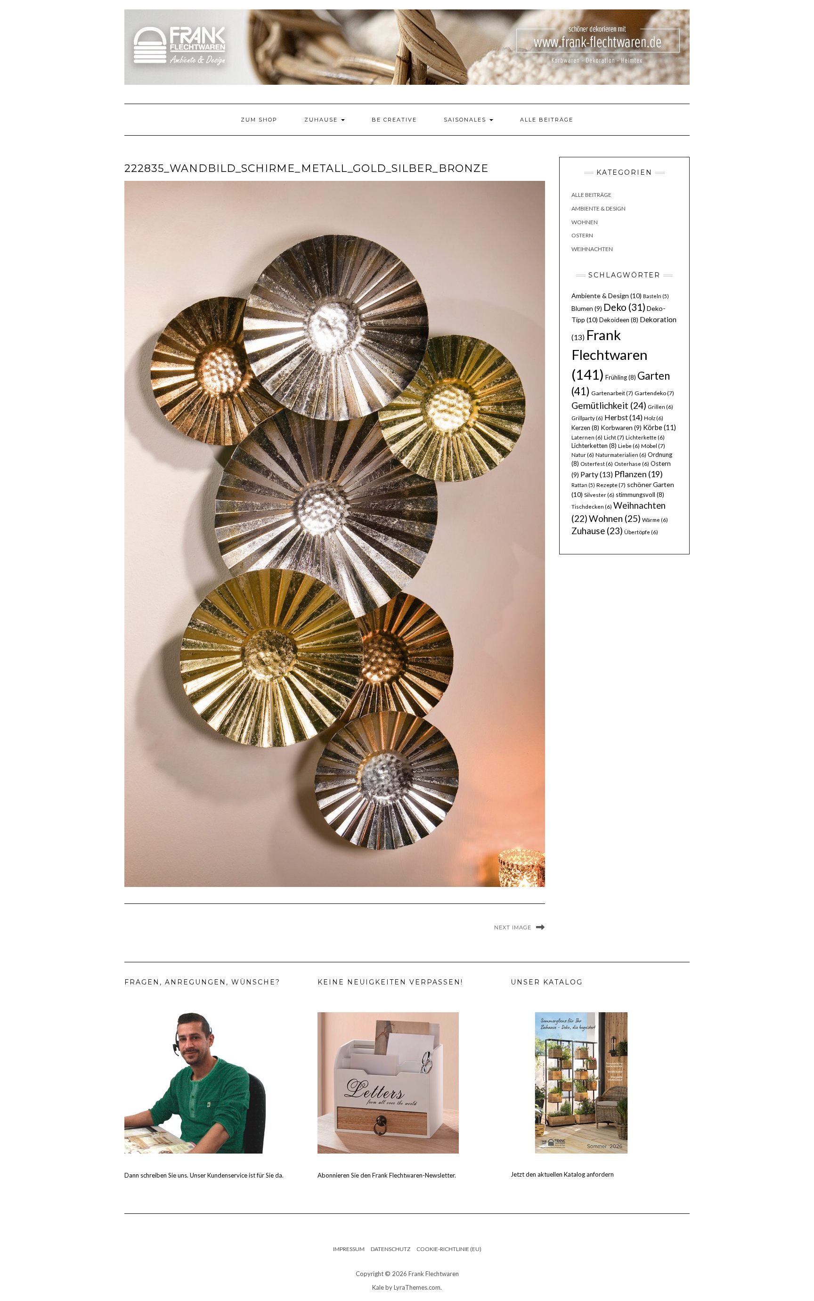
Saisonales (466, 119)
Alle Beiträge (546, 119)
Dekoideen (618, 320)
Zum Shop (259, 119)
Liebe (629, 446)
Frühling (620, 377)
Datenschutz (390, 1248)
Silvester (599, 495)
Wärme (655, 520)
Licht (614, 437)
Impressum (349, 1248)
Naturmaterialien (620, 455)
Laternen (586, 437)
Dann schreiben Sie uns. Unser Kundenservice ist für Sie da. (204, 1175)
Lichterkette (645, 437)
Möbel (653, 445)
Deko (624, 307)
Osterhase (631, 464)
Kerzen (585, 427)
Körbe (659, 427)
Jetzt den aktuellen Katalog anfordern (562, 1174)
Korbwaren (621, 427)
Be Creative (394, 119)
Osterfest (596, 464)
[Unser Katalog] (581, 1082)
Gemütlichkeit (608, 405)
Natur (582, 455)
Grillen (660, 407)
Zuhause (322, 119)
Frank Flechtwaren (609, 354)
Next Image (512, 927)
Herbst (623, 417)
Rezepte (611, 484)
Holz (653, 418)
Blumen (586, 308)
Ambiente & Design (598, 208)
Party (596, 474)
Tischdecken (591, 507)
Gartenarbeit (612, 393)
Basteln (656, 296)
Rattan (583, 485)
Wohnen (584, 222)
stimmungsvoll (640, 494)
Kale (378, 1287)
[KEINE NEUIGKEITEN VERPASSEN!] (388, 1082)
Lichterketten (594, 445)
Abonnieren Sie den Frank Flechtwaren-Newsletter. (386, 1175)
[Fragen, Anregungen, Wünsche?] (195, 1082)
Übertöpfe (641, 532)
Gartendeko (654, 393)
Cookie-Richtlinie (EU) (448, 1248)
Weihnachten (592, 248)
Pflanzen (638, 474)
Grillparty (587, 418)
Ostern (582, 235)
